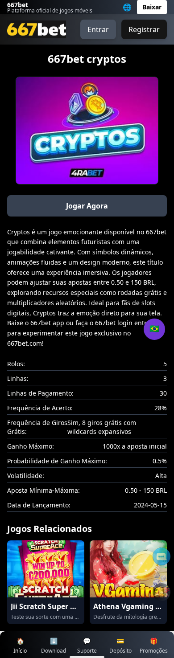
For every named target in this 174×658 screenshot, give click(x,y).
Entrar (98, 29)
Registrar (144, 29)
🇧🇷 (154, 328)
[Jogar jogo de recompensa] (161, 592)
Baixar (152, 7)
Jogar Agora (87, 206)
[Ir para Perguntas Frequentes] (161, 556)
